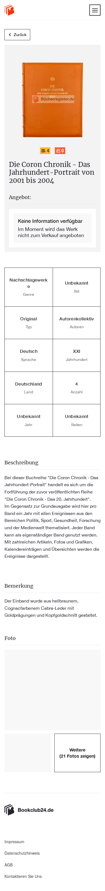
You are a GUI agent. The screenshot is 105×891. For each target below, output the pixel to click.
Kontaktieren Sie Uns (23, 876)
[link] (9, 10)
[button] (52, 690)
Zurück (20, 34)
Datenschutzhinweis (22, 853)
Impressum (14, 841)
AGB (8, 864)
